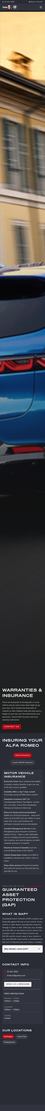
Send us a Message (17, 984)
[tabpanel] (22, 822)
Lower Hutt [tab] (21, 1037)
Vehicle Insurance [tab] (22, 755)
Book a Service (37, 2)
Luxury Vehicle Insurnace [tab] (22, 762)
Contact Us (11, 726)
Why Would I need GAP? (16, 949)
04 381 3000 (9, 2)
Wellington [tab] (8, 1037)
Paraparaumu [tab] (9, 1042)
